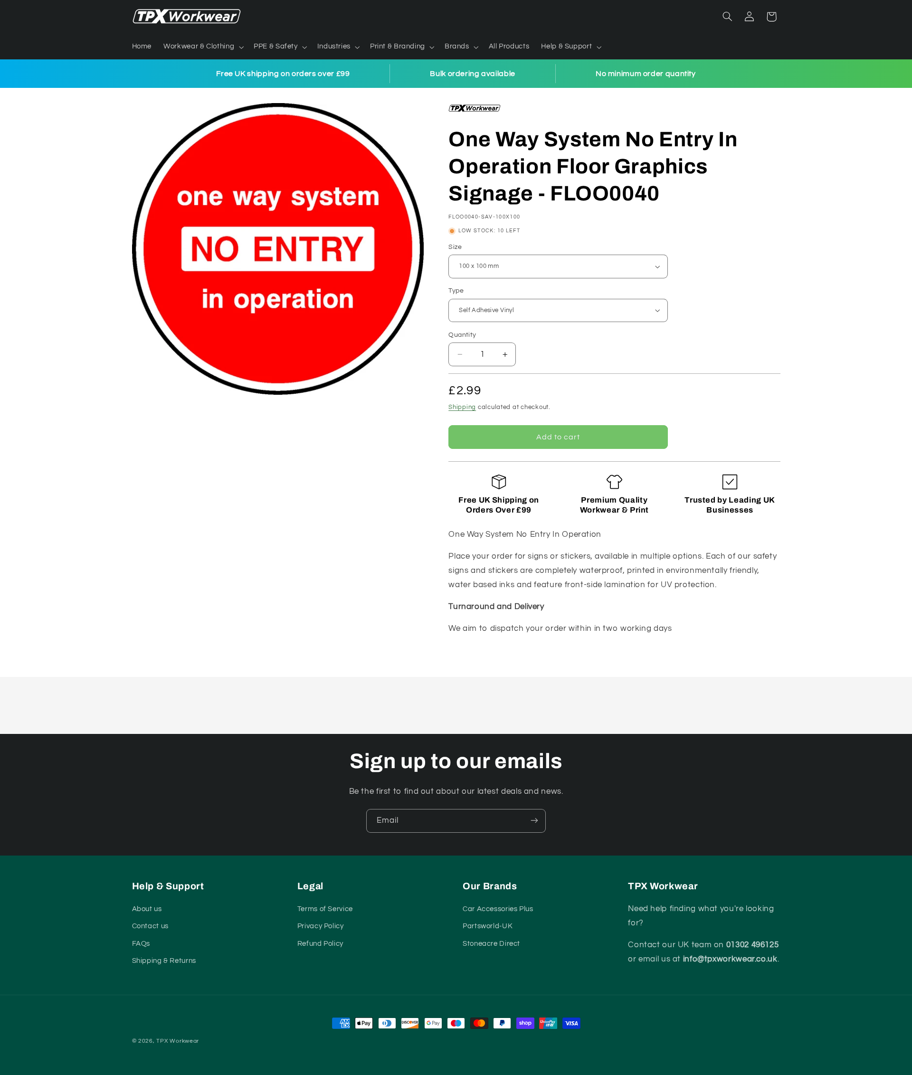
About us (147, 909)
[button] (203, 47)
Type (456, 290)
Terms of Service (325, 909)
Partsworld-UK (488, 926)
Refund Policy (320, 943)
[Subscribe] (534, 820)
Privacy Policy (320, 926)
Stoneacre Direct (491, 943)
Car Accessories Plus (498, 909)
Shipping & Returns (164, 960)
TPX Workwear (177, 1041)
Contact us (150, 926)
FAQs (141, 943)
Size (455, 247)
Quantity (462, 335)
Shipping (462, 407)
